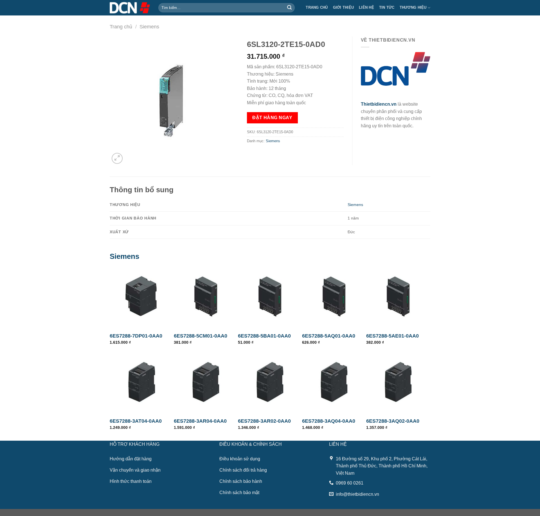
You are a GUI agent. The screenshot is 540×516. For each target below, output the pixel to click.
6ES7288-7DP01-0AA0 (136, 336)
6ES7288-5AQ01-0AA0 (328, 336)
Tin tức (387, 7)
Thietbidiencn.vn (379, 104)
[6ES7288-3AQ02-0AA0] (398, 382)
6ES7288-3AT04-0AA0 (136, 421)
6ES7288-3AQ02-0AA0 (392, 421)
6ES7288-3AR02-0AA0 (264, 421)
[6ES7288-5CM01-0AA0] (206, 297)
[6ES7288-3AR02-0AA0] (270, 382)
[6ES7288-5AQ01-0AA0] (334, 297)
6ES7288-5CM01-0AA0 (200, 336)
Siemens (149, 27)
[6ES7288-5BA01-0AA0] (270, 297)
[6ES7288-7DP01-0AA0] (142, 297)
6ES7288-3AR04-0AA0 (200, 421)
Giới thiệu (343, 7)
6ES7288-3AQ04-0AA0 (328, 421)
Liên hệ (366, 7)
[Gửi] (289, 8)
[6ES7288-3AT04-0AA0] (142, 382)
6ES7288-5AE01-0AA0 (392, 336)
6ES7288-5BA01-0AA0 (264, 336)
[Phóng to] (117, 158)
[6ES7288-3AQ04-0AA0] (334, 382)
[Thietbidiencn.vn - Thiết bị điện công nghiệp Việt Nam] (130, 7)
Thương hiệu (413, 7)
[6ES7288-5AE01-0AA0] (398, 297)
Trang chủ (317, 7)
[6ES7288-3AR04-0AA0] (206, 382)
